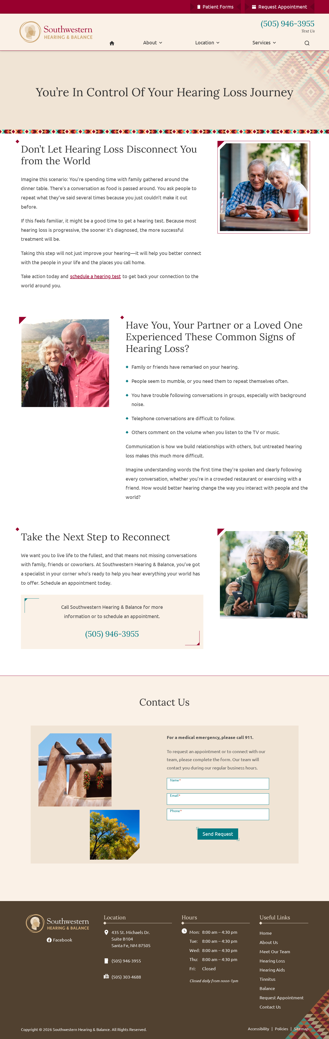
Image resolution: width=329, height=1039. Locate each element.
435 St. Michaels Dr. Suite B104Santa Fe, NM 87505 (131, 939)
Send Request (218, 834)
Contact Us (270, 1006)
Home (266, 933)
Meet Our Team (275, 951)
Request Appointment (282, 997)
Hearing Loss (272, 960)
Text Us (307, 31)
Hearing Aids (272, 969)
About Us (269, 942)
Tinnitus (267, 979)
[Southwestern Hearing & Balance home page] (57, 32)
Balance (267, 988)
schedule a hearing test (95, 276)
